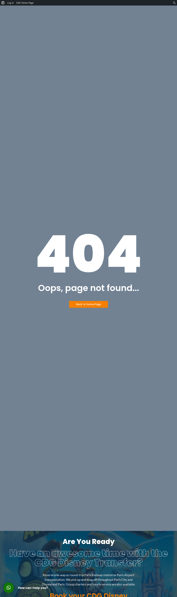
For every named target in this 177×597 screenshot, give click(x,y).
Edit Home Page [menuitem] (25, 2)
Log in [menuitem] (10, 2)
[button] (8, 588)
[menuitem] (3, 3)
